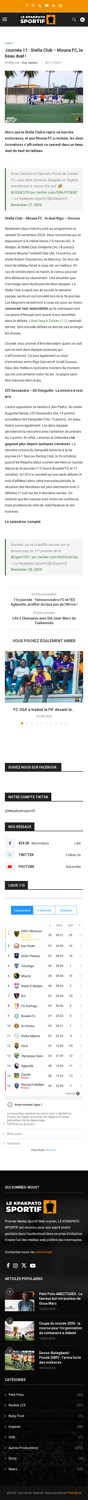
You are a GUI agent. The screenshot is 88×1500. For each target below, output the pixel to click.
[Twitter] (39, 6)
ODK (46, 1437)
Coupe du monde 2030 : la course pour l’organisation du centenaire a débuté (60, 1328)
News (46, 1469)
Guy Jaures (29, 62)
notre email (43, 1252)
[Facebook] (27, 5)
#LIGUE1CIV (20, 192)
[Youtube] (46, 5)
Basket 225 (46, 1405)
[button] (9, 687)
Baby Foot (46, 1416)
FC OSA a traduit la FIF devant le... (44, 709)
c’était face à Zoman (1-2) (48, 321)
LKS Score (50, 1150)
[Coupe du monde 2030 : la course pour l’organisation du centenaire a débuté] (19, 1331)
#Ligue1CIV (20, 557)
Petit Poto (46, 1395)
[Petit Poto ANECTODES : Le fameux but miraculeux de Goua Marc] (19, 1301)
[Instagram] (33, 5)
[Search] (74, 19)
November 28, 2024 (26, 569)
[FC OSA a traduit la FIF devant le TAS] (44, 677)
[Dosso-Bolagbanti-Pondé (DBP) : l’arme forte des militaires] (19, 1360)
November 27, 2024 (26, 205)
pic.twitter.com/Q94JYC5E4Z (54, 192)
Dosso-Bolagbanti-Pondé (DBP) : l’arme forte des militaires (60, 1357)
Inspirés (46, 1427)
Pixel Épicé (74, 1493)
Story (46, 1458)
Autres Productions (46, 1448)
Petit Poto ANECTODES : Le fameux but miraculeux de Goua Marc (60, 1298)
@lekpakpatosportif (20, 811)
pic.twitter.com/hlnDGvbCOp (55, 557)
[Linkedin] (53, 5)
